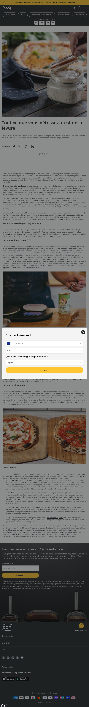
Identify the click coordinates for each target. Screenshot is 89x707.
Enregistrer (44, 370)
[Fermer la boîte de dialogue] (83, 332)
